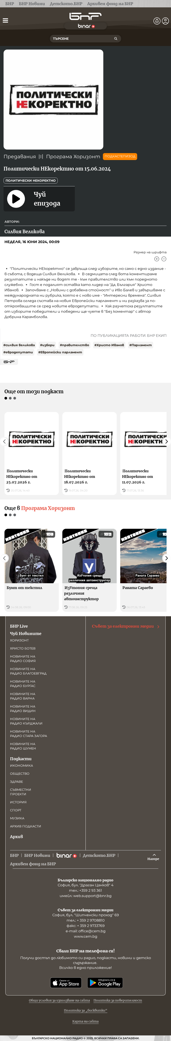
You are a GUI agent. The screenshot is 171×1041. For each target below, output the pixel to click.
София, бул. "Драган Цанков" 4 (86, 885)
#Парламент (140, 345)
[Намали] (164, 259)
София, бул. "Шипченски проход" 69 (85, 915)
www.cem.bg (85, 936)
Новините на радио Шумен (23, 746)
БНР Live (19, 626)
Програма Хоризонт (73, 157)
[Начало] (85, 16)
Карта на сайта (85, 1021)
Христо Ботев (22, 648)
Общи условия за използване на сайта (59, 1000)
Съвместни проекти (20, 792)
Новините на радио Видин (23, 708)
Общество (19, 774)
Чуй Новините (25, 633)
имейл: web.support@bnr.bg (86, 896)
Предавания (20, 157)
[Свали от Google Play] (105, 982)
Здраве (16, 782)
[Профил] (165, 21)
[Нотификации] (157, 21)
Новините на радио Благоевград (28, 671)
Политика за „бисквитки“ (85, 1010)
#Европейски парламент (60, 352)
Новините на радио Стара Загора (28, 733)
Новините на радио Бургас (22, 683)
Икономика (21, 766)
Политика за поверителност (118, 1000)
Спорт (15, 810)
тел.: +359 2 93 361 (85, 890)
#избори (47, 345)
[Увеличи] (156, 259)
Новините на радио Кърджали (26, 721)
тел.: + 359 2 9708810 (86, 920)
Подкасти (21, 758)
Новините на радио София (23, 658)
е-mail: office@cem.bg (86, 931)
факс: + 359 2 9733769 (86, 926)
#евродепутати (18, 352)
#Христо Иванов (109, 345)
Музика (17, 818)
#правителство (74, 345)
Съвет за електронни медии (123, 626)
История (18, 802)
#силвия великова (19, 345)
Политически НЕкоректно (31, 181)
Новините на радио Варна (22, 696)
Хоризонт (19, 640)
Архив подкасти (25, 826)
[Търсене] (115, 38)
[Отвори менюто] (5, 20)
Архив (16, 836)
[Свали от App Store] (66, 982)
